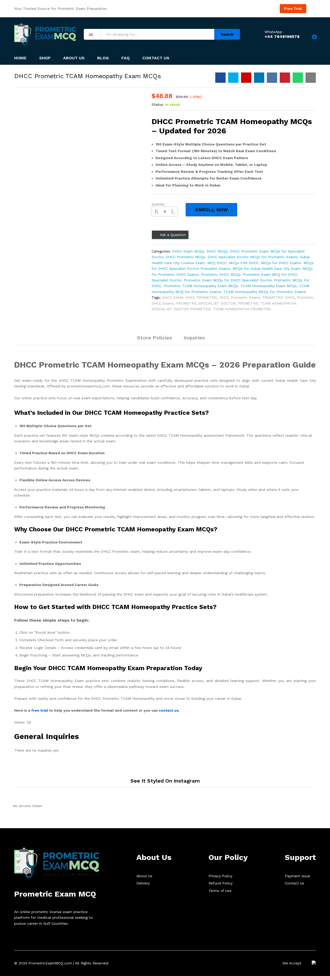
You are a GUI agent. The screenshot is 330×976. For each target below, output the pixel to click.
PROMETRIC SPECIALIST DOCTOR (206, 303)
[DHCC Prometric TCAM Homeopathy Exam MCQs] (220, 77)
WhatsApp (273, 32)
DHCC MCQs (217, 251)
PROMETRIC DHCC (279, 297)
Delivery (143, 883)
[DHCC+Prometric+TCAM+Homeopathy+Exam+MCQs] (233, 77)
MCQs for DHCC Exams (281, 263)
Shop (45, 58)
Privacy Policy (220, 876)
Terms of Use (220, 891)
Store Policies (154, 337)
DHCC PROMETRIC (201, 297)
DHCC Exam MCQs (188, 251)
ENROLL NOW (211, 209)
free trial (39, 710)
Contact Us (155, 58)
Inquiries (194, 337)
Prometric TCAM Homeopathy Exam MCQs (201, 286)
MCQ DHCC (217, 263)
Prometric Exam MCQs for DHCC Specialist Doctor (228, 280)
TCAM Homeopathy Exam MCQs (269, 286)
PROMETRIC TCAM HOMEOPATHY (267, 303)
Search (227, 34)
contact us (169, 710)
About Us (74, 58)
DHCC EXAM (172, 297)
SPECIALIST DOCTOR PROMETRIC (181, 309)
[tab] (125, 340)
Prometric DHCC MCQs (221, 274)
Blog (103, 58)
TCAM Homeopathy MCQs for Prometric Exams (264, 292)
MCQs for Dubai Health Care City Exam (266, 268)
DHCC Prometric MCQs (185, 257)
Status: (158, 104)
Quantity (158, 204)
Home (20, 58)
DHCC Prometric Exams (240, 297)
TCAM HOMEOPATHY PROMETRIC (242, 309)
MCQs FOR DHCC (244, 263)
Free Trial (293, 8)
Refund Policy (221, 883)
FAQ (125, 58)
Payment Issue (297, 876)
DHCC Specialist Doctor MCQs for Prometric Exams (253, 257)
